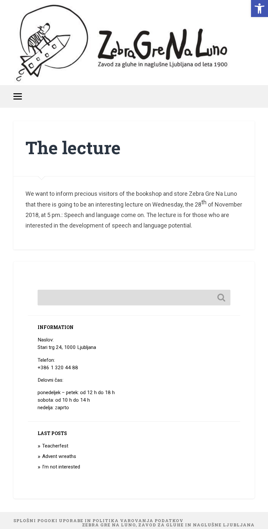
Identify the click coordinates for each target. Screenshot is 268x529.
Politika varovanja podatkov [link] (137, 520)
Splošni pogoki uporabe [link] (48, 520)
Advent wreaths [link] (59, 456)
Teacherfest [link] (55, 446)
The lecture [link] (73, 147)
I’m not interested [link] (61, 467)
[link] (259, 8)
